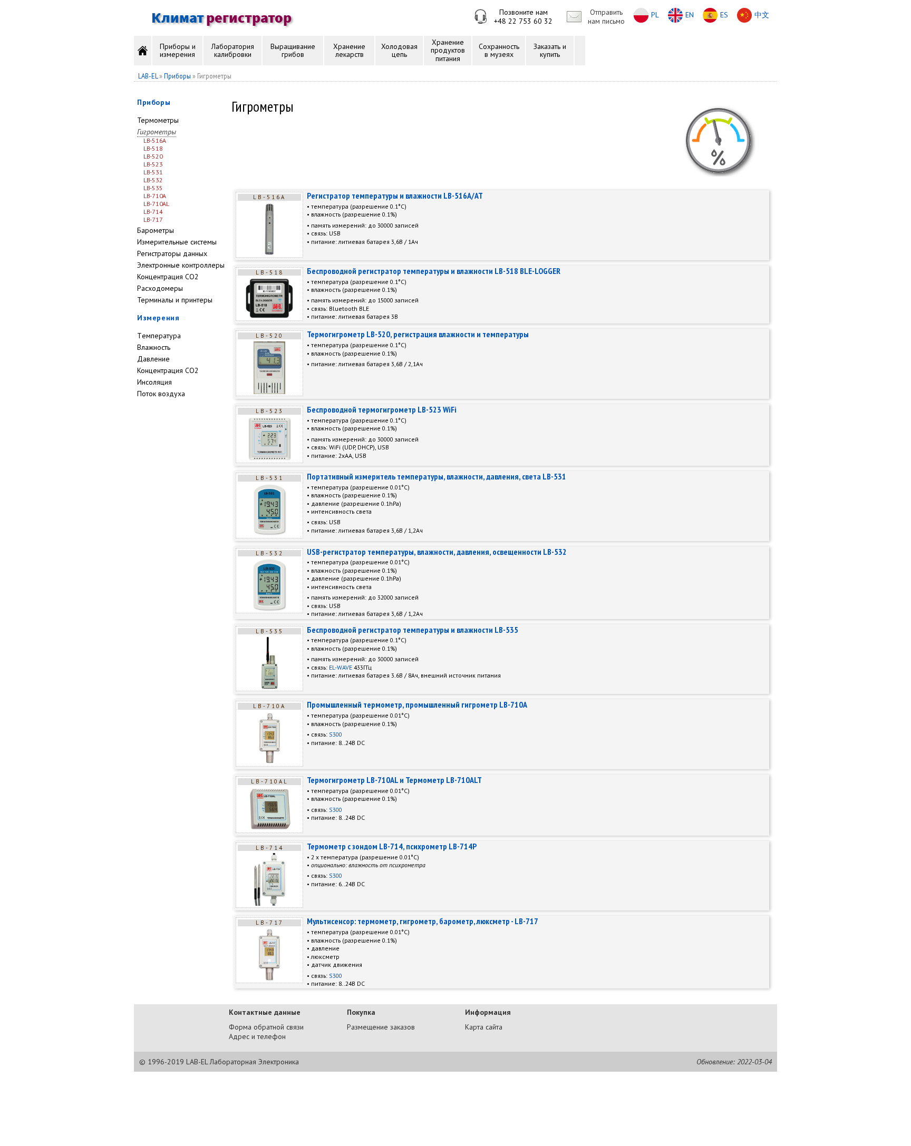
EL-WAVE (340, 667)
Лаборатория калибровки (232, 50)
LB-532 (152, 180)
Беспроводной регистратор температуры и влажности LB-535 (412, 629)
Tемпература (159, 335)
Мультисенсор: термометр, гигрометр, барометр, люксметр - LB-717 (422, 921)
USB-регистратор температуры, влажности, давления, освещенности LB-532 (437, 551)
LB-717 (152, 219)
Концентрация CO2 (168, 276)
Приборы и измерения (178, 50)
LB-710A (154, 196)
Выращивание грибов (292, 50)
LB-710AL (156, 204)
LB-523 (152, 164)
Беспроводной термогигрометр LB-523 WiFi (382, 409)
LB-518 (152, 148)
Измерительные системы (177, 242)
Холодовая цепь (399, 50)
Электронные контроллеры (181, 265)
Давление (153, 359)
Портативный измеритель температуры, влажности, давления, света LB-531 (436, 476)
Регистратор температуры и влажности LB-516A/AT (395, 195)
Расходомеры (160, 288)
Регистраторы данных (172, 253)
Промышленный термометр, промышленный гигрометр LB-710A (417, 704)
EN (689, 14)
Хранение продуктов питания (448, 50)
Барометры (155, 230)
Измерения (158, 317)
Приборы (153, 102)
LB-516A (154, 140)
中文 (761, 14)
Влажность (153, 347)
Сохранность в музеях (499, 50)
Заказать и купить (550, 50)
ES (724, 14)
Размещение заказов (381, 1027)
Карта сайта (483, 1027)
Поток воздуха (161, 393)
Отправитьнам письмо (606, 16)
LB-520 (152, 156)
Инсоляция (154, 382)
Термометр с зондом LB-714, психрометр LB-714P (392, 846)
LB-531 (152, 172)
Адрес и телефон (257, 1036)
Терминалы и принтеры (174, 300)
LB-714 (152, 212)
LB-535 (152, 188)
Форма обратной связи (266, 1027)
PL (655, 14)
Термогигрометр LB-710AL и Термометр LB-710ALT (394, 780)
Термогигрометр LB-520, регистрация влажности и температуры (418, 334)
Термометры (158, 120)
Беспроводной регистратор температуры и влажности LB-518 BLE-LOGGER (433, 271)
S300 (335, 734)
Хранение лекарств (349, 50)
